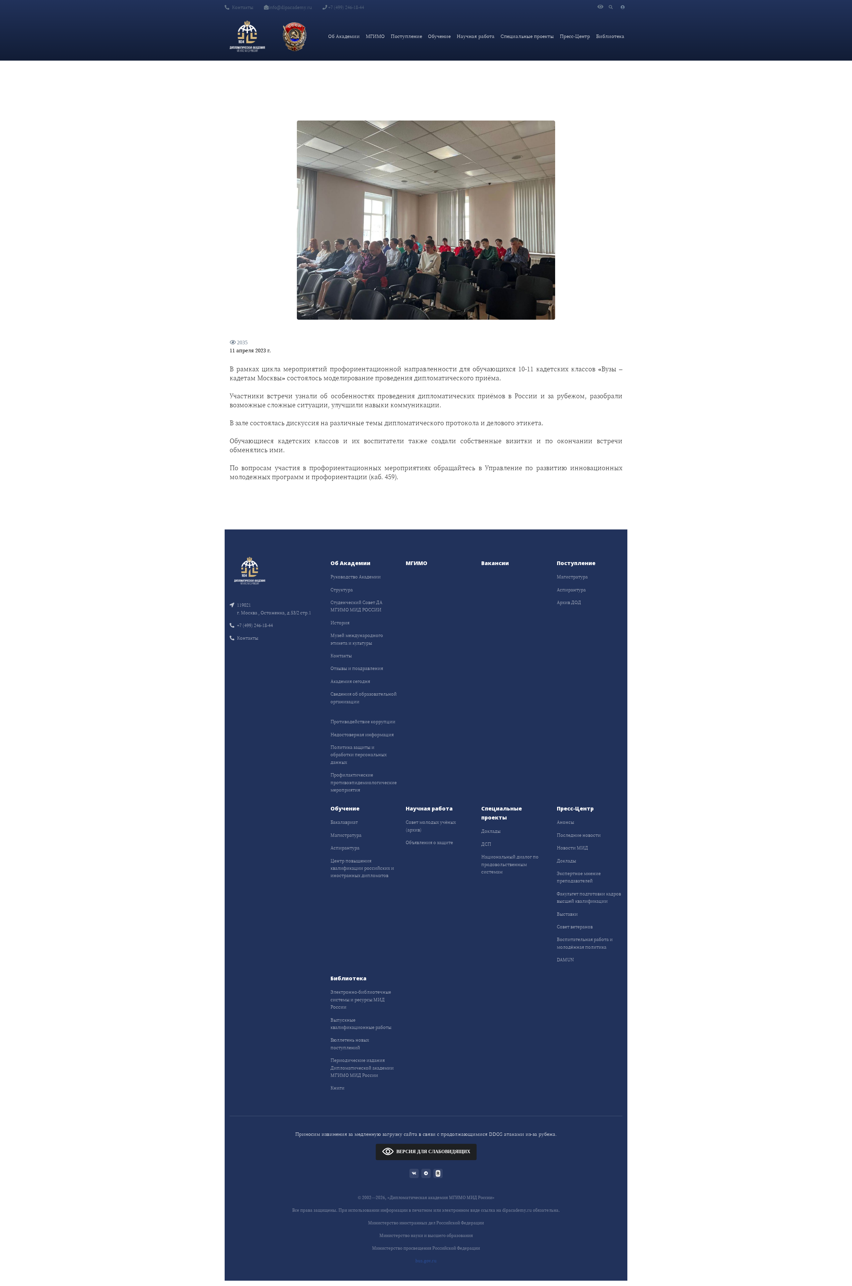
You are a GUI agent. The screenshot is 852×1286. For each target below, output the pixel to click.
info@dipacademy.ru (290, 7)
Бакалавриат (344, 822)
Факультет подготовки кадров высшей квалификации (589, 897)
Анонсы (565, 822)
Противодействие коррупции (362, 721)
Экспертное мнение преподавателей (579, 877)
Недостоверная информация (362, 734)
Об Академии (344, 36)
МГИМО (375, 36)
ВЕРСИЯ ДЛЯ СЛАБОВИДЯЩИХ (433, 1151)
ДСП (486, 844)
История (339, 622)
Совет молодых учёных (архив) (431, 826)
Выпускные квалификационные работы (360, 1024)
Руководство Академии (355, 576)
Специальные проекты (527, 36)
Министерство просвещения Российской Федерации (426, 1248)
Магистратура (572, 576)
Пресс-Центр (575, 36)
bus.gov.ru (426, 1261)
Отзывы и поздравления (356, 668)
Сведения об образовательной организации (363, 698)
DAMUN (565, 959)
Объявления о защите (429, 842)
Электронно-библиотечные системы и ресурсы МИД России (360, 999)
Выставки (567, 914)
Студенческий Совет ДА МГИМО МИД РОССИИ (356, 606)
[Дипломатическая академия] (247, 36)
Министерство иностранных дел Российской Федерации (426, 1223)
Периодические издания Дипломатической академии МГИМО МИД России (362, 1068)
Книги (337, 1088)
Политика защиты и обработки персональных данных (358, 755)
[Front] (250, 570)
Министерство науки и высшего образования (426, 1235)
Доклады (491, 831)
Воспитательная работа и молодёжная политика (585, 943)
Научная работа (476, 36)
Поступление (406, 36)
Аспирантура (571, 589)
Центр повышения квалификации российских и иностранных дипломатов (362, 868)
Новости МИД (572, 847)
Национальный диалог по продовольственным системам (509, 864)
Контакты (242, 7)
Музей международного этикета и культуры (356, 639)
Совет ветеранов (575, 926)
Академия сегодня (350, 681)
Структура (341, 589)
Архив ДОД (569, 602)
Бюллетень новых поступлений (349, 1044)
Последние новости (579, 835)
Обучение (439, 36)
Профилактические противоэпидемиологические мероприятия (363, 782)
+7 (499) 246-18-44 (345, 7)
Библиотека (610, 36)
